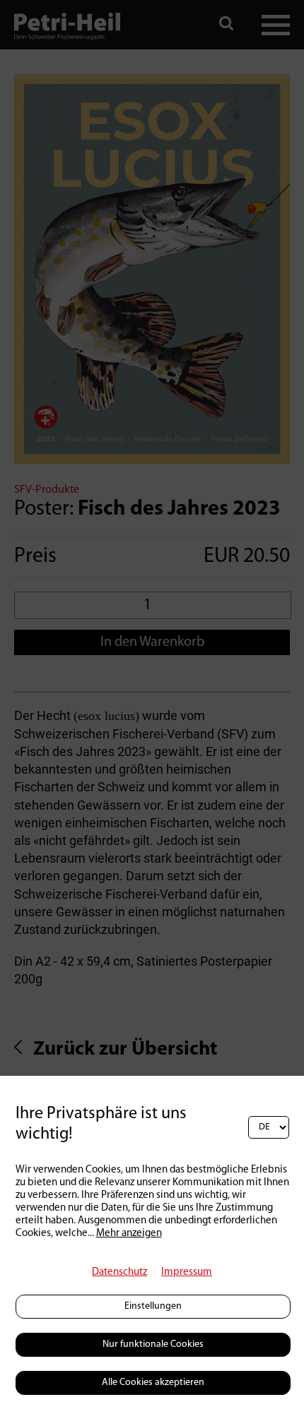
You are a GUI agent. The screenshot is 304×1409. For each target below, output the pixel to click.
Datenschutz (119, 1272)
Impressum (186, 1272)
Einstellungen (153, 1306)
